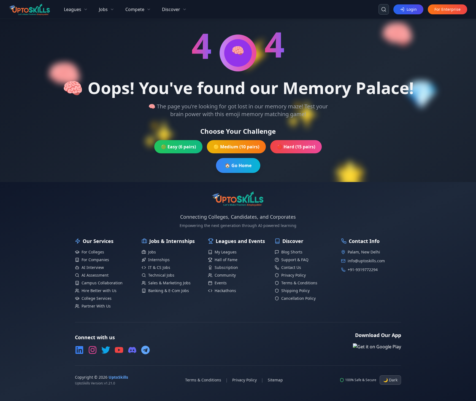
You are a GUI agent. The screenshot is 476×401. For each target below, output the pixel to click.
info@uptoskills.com (366, 260)
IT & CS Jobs (159, 267)
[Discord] (132, 350)
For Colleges (93, 252)
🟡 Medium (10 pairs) (236, 147)
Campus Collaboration (102, 282)
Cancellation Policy (298, 298)
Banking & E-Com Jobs (168, 290)
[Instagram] (92, 350)
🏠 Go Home (238, 165)
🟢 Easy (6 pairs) (178, 147)
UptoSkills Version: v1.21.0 (95, 383)
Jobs (152, 252)
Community (225, 275)
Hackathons (225, 290)
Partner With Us (96, 306)
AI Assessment (95, 275)
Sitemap (275, 380)
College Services (97, 298)
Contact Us (291, 267)
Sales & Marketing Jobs (169, 282)
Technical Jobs (161, 275)
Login (412, 9)
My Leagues (226, 252)
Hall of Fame (226, 259)
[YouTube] (119, 350)
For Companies (95, 259)
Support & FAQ (295, 259)
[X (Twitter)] (105, 350)
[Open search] (383, 9)
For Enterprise (447, 9)
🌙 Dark (390, 380)
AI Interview (93, 267)
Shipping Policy (295, 290)
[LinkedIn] (79, 350)
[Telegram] (145, 350)
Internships (159, 259)
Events (221, 282)
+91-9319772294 (363, 269)
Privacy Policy (293, 275)
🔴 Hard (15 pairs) (296, 147)
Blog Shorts (291, 252)
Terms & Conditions (299, 282)
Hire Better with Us (99, 290)
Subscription (226, 267)
